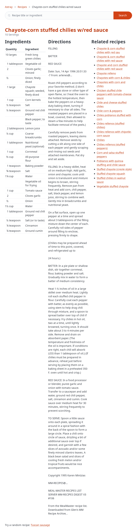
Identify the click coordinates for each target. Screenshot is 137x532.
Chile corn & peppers (109, 111)
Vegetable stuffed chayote (112, 186)
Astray (9, 7)
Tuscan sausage (40, 525)
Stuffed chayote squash (111, 173)
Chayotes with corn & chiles (113, 78)
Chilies (101, 140)
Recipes (22, 7)
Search (123, 15)
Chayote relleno (106, 73)
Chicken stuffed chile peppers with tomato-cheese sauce (114, 94)
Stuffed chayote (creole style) (114, 169)
